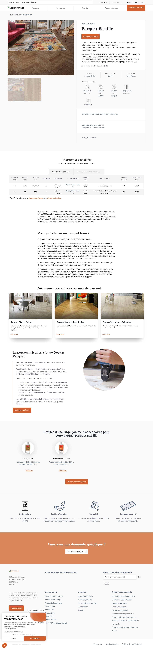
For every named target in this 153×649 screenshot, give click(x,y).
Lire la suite (14, 334)
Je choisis (13, 638)
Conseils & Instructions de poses (124, 617)
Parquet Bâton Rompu (53, 600)
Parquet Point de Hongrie (54, 596)
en (142, 2)
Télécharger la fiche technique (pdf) (94, 66)
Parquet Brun (49, 613)
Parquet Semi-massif (89, 171)
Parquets (18, 15)
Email (109, 137)
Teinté (73, 185)
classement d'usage (36, 198)
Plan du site (98, 644)
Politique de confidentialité (131, 644)
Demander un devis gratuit (76, 551)
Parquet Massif (61, 172)
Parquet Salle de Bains (53, 603)
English (107, 584)
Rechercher (103, 2)
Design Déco (88, 24)
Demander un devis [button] (90, 37)
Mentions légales (112, 644)
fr (136, 2)
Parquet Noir (49, 616)
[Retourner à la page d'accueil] (16, 7)
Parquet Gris (49, 610)
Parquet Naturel (50, 620)
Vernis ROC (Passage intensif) (56, 623)
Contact (128, 2)
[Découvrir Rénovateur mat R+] (61, 448)
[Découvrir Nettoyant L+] (28, 448)
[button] (4, 645)
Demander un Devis (22, 410)
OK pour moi (34, 638)
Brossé (68, 185)
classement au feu (54, 198)
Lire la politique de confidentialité (13, 631)
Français (107, 582)
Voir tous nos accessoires (76, 482)
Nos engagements (85, 600)
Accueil (11, 15)
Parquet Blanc (50, 606)
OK (139, 577)
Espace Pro (115, 2)
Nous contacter (16, 608)
